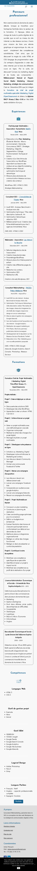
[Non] (35, 864)
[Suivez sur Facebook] (5, 857)
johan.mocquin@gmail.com (17, 849)
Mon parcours (8, 838)
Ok (18, 868)
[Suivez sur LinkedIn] (9, 857)
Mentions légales (9, 826)
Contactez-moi (8, 830)
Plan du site (7, 834)
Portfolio (19, 801)
